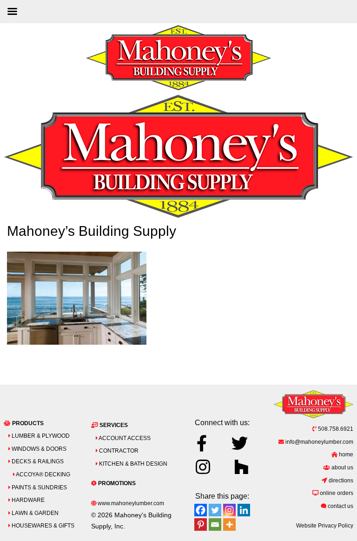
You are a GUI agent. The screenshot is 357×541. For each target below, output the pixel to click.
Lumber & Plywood (40, 436)
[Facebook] (200, 510)
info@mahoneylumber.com (318, 442)
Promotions (116, 483)
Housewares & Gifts (42, 525)
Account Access (124, 438)
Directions (340, 480)
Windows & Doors (38, 449)
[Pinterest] (200, 524)
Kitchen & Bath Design (132, 464)
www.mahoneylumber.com (130, 503)
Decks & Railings (37, 461)
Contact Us (339, 506)
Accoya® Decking (42, 474)
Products (27, 423)
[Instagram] (229, 510)
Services (113, 425)
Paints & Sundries (38, 487)
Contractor (118, 450)
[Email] (215, 524)
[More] (229, 524)
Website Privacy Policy (324, 525)
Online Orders (335, 493)
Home (345, 454)
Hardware (27, 500)
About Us (341, 467)
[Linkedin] (244, 510)
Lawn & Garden (34, 513)
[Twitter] (215, 510)
